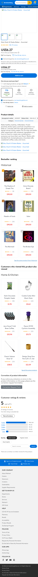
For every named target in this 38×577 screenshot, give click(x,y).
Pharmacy (5, 514)
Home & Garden (19, 121)
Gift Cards (5, 505)
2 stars (3, 429)
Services (16, 7)
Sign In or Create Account (13, 461)
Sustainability (6, 484)
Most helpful (6, 442)
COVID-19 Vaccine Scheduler (10, 512)
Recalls (4, 517)
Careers (4, 476)
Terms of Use (5, 532)
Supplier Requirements (8, 487)
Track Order (14, 464)
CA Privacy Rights (7, 538)
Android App (5, 553)
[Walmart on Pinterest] (14, 560)
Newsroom (5, 479)
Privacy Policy (6, 535)
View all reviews (8, 416)
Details (16, 102)
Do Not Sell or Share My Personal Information (15, 543)
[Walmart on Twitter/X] (7, 560)
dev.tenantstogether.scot (22, 59)
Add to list (10, 106)
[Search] (29, 2)
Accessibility (5, 520)
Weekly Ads (26, 464)
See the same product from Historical (25, 260)
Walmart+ (5, 502)
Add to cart (19, 75)
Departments (8, 7)
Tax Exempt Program (8, 526)
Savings (23, 7)
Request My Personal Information (11, 541)
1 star (3, 431)
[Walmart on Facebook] (3, 560)
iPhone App (5, 550)
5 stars (3, 422)
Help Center (30, 461)
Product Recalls (6, 523)
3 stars (3, 427)
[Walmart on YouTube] (10, 560)
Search (33, 446)
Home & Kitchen (29, 121)
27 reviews (15, 45)
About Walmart (6, 473)
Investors (4, 482)
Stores (4, 497)
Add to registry (28, 106)
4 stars (3, 425)
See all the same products (29, 370)
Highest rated (24, 438)
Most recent (11, 438)
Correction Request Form (12, 387)
